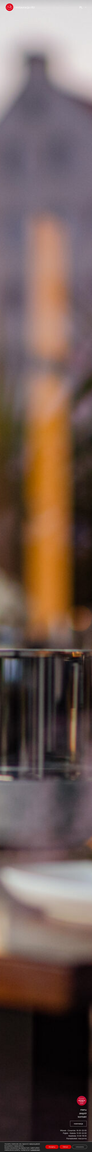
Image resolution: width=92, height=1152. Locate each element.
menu (83, 1109)
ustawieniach (35, 1150)
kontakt (82, 1116)
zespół (83, 1113)
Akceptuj (52, 1147)
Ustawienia (80, 1147)
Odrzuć (65, 1147)
